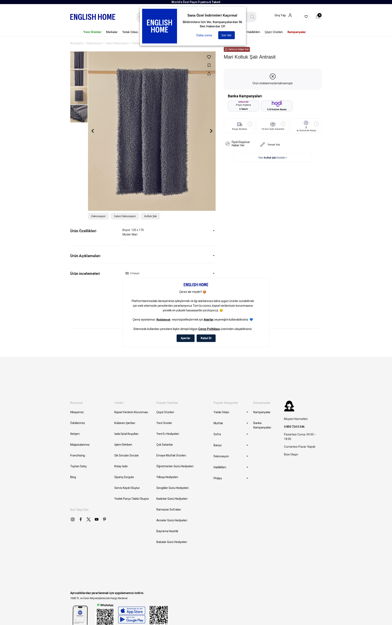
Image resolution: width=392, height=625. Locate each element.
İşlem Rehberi (123, 444)
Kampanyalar (262, 412)
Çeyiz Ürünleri (165, 412)
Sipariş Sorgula (124, 477)
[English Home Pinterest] (104, 519)
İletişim (75, 433)
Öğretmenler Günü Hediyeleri (175, 466)
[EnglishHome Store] (131, 615)
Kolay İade (121, 466)
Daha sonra (204, 35)
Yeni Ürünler (164, 423)
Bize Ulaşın (291, 454)
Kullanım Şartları (124, 423)
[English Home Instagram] (72, 519)
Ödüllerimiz (77, 423)
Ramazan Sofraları (168, 509)
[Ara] (252, 17)
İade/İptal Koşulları (126, 433)
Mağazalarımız (80, 444)
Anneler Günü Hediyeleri (171, 520)
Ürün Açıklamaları (85, 256)
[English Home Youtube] (96, 519)
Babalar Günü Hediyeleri (171, 542)
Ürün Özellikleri (83, 231)
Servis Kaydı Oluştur (127, 488)
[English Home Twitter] (88, 519)
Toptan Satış (78, 466)
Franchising (77, 455)
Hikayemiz (77, 412)
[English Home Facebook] (80, 519)
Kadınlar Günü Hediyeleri (171, 498)
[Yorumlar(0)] (96, 273)
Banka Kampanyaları (262, 425)
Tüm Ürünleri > (272, 157)
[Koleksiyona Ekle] (209, 65)
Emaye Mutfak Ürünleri (171, 455)
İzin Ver (227, 35)
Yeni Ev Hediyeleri (167, 433)
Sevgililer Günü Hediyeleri (172, 488)
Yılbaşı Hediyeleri (167, 477)
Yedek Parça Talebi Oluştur (131, 498)
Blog (73, 477)
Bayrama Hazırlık (167, 531)
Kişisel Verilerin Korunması (131, 412)
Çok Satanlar (164, 444)
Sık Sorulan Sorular (126, 455)
